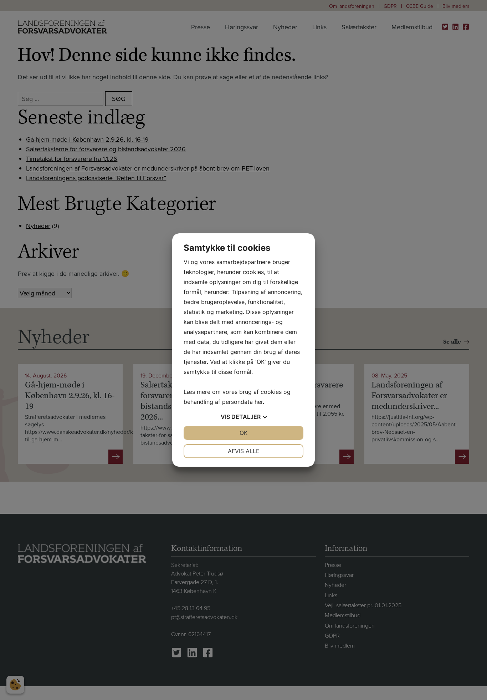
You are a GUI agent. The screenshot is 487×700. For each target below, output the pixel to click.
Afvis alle (244, 451)
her (259, 401)
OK (243, 432)
